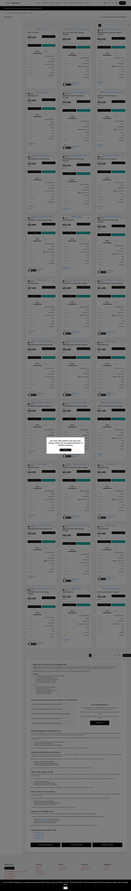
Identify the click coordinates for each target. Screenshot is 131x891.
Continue (65, 450)
